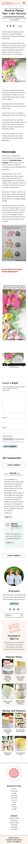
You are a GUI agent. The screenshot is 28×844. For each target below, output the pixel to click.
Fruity (14, 802)
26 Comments (14, 19)
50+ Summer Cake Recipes (20, 730)
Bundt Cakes (14, 823)
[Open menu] (24, 3)
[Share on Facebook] (7, 26)
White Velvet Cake (7, 702)
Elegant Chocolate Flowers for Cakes (7, 678)
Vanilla (14, 793)
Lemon (14, 789)
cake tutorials (7, 599)
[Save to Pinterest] (13, 26)
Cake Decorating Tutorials (16, 8)
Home (6, 8)
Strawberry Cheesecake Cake (7, 731)
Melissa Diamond (21, 18)
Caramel (14, 796)
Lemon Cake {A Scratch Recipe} (20, 678)
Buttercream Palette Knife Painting (20, 702)
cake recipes (17, 597)
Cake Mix (14, 825)
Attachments (7, 436)
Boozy (14, 804)
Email (4, 428)
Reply (7, 517)
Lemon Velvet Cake (20, 753)
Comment (6, 390)
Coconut (14, 800)
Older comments (14, 465)
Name (5, 418)
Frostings (14, 829)
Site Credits (17, 842)
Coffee (14, 809)
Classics (14, 807)
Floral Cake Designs (7, 753)
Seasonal (14, 820)
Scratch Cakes (14, 818)
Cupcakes (14, 827)
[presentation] (7, 666)
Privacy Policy (14, 838)
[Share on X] (10, 26)
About (9, 842)
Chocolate (14, 791)
